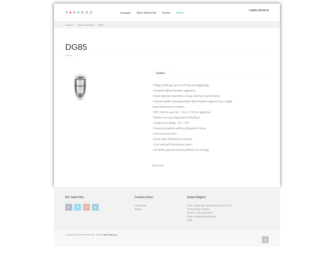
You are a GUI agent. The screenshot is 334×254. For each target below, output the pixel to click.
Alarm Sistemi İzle (146, 12)
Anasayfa (125, 12)
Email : (190, 216)
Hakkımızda (140, 205)
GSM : (190, 220)
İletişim (180, 12)
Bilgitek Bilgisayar (110, 235)
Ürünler (166, 12)
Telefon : (199, 213)
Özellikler (160, 73)
